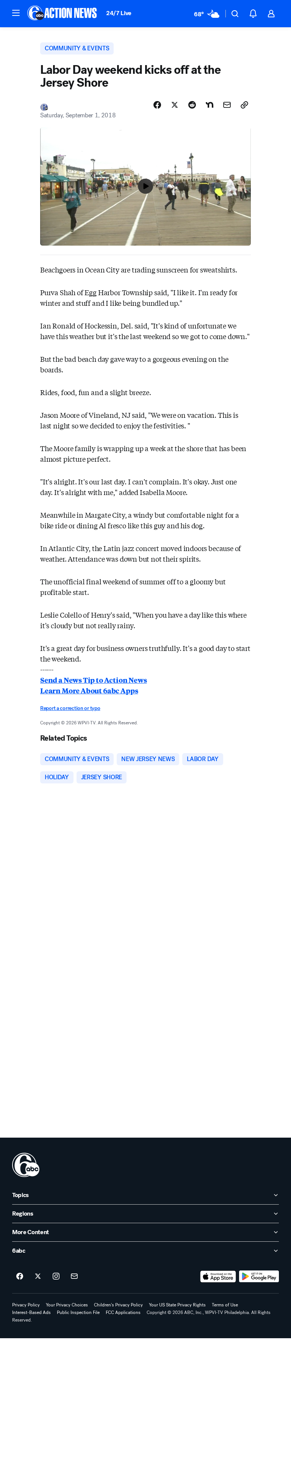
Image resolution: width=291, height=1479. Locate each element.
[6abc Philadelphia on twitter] (37, 1276)
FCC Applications (123, 1312)
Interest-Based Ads (31, 1312)
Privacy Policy (26, 1305)
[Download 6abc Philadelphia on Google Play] (259, 1276)
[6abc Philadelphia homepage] (63, 13)
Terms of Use (225, 1305)
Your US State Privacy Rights (177, 1305)
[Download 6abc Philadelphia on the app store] (218, 1276)
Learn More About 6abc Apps (89, 690)
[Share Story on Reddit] (192, 104)
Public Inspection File (78, 1312)
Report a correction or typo (70, 708)
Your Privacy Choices (67, 1305)
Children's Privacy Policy (118, 1305)
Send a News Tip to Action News (93, 680)
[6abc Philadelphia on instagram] (56, 1276)
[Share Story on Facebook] (157, 104)
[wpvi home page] (25, 1165)
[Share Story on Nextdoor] (209, 104)
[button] (16, 12)
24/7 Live (118, 13)
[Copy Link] (244, 104)
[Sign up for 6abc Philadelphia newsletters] (74, 1276)
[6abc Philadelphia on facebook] (19, 1276)
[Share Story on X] (174, 104)
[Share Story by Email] (227, 104)
